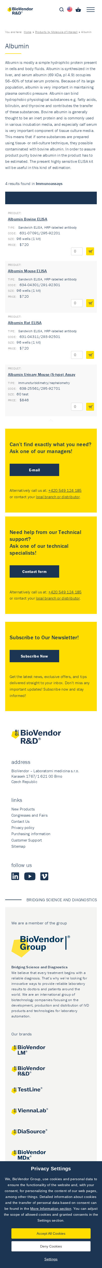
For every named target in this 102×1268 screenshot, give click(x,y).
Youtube (29, 876)
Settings (51, 1259)
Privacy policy (22, 827)
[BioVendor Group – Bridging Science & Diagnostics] (51, 947)
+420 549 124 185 (64, 490)
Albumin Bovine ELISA (27, 219)
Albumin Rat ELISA (25, 322)
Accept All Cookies (51, 1233)
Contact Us (20, 821)
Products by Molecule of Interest (56, 32)
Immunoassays (22, 194)
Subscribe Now (34, 656)
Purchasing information (31, 833)
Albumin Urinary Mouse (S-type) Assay (42, 374)
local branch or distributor (58, 496)
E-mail (34, 469)
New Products (23, 809)
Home (27, 32)
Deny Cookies (51, 1246)
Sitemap (18, 846)
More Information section (50, 1209)
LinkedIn (15, 876)
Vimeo (44, 876)
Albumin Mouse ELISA (27, 270)
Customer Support (26, 840)
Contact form (34, 571)
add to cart (90, 251)
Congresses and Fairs (29, 815)
